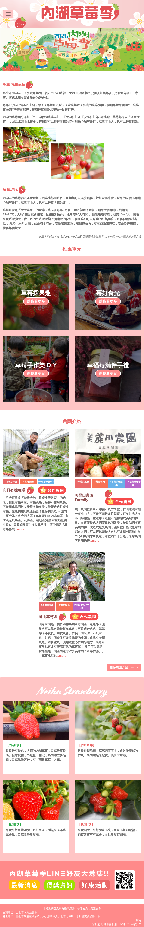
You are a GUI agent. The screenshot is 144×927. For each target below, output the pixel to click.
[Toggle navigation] (8, 14)
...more (19, 529)
